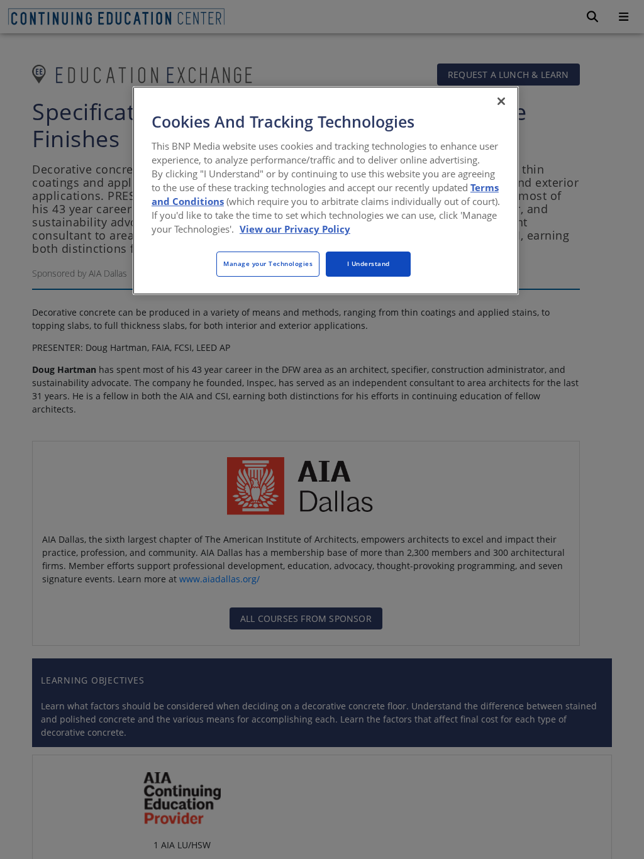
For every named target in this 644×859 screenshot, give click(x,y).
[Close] (501, 101)
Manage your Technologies (268, 263)
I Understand (368, 263)
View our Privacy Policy (295, 229)
